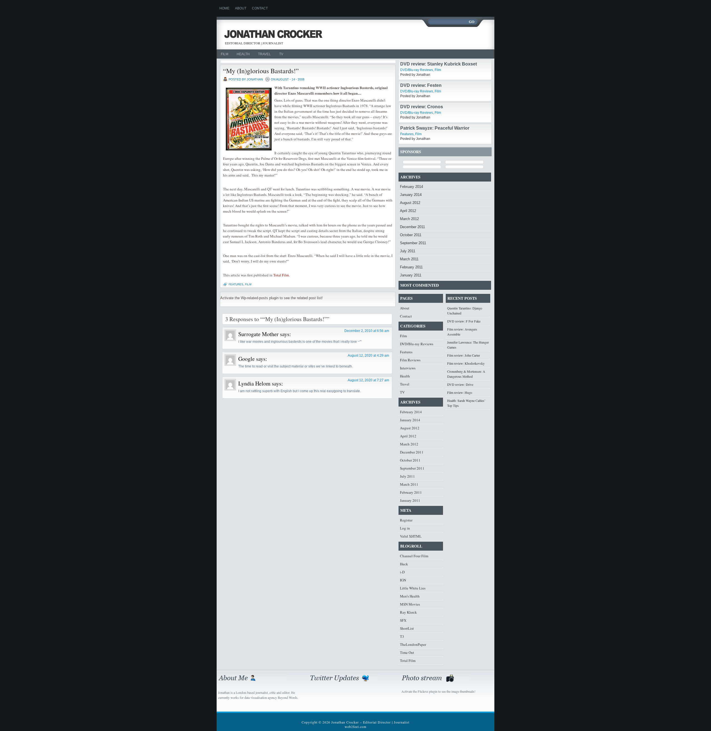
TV (281, 54)
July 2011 (407, 251)
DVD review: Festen (421, 85)
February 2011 (411, 267)
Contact (260, 8)
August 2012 (410, 203)
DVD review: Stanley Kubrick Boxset (438, 64)
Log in (405, 528)
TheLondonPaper (413, 644)
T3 (402, 636)
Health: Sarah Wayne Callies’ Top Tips (466, 403)
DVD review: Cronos (421, 106)
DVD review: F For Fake (463, 321)
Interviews (407, 368)
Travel (264, 54)
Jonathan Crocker (276, 34)
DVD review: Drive (460, 384)
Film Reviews (410, 359)
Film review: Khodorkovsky (466, 363)
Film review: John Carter (463, 355)
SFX (403, 620)
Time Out (407, 652)
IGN (403, 580)
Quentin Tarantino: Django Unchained (464, 310)
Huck (404, 563)
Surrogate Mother (258, 334)
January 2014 (411, 195)
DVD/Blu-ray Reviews (416, 70)
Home (224, 8)
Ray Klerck (408, 612)
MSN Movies (410, 604)
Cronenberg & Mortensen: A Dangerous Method (466, 374)
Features (236, 284)
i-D (402, 571)
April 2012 (408, 211)
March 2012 (409, 219)
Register (406, 520)
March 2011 (409, 259)
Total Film (281, 275)
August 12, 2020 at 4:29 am (368, 355)
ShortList (407, 628)
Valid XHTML (411, 536)
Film (224, 54)
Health (243, 54)
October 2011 (410, 235)
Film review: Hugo (459, 392)
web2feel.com (355, 726)
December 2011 (412, 227)
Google (246, 358)
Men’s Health (410, 596)
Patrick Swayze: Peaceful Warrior (434, 128)
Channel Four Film (414, 555)
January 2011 (410, 275)
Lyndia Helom (254, 383)
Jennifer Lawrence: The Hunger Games (468, 344)
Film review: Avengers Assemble (462, 331)
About (240, 8)
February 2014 (411, 187)
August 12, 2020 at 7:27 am (368, 380)
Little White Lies (412, 588)
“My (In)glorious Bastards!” (261, 70)
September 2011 (413, 243)
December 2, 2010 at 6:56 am (366, 331)
